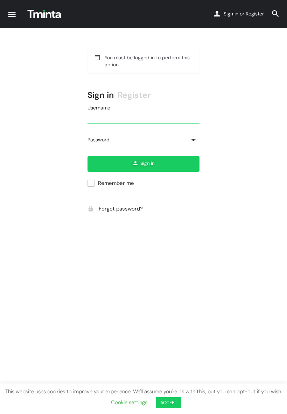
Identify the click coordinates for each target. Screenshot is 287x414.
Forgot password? (120, 208)
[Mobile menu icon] (12, 14)
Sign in (231, 14)
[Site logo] (45, 14)
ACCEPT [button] (168, 403)
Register (255, 14)
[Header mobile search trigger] (275, 13)
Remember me (116, 183)
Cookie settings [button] (129, 402)
